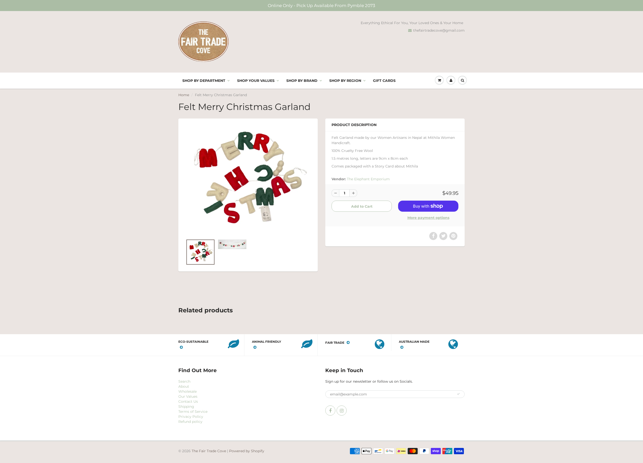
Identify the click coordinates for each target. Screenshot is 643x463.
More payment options (428, 217)
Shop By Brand (301, 80)
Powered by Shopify (246, 451)
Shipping (186, 406)
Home (183, 95)
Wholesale (187, 391)
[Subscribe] (458, 394)
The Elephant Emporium (368, 179)
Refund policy (190, 421)
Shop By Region (345, 80)
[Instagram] (342, 411)
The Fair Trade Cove (209, 451)
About (183, 386)
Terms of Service (192, 411)
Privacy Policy (190, 416)
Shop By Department (203, 80)
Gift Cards (384, 80)
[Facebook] (330, 411)
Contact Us (188, 401)
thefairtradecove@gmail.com (439, 30)
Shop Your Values (256, 80)
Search (184, 381)
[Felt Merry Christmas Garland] (248, 180)
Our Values (187, 396)
